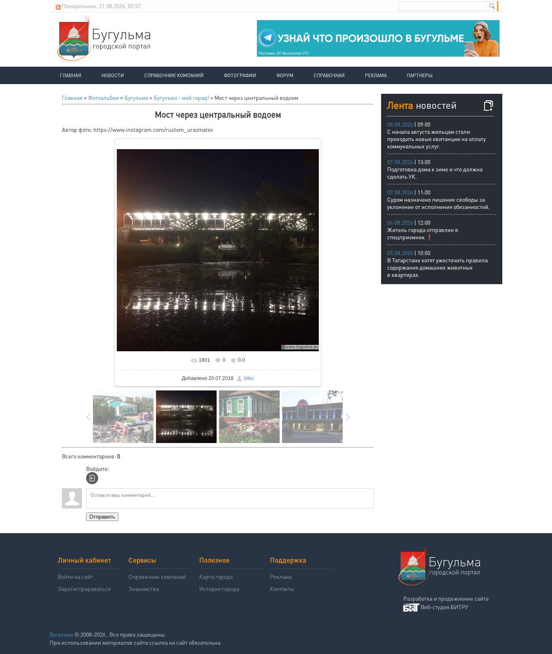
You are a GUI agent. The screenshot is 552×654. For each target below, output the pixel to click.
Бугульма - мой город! (181, 97)
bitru (249, 378)
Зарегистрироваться (84, 588)
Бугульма (136, 97)
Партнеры (419, 75)
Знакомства (144, 588)
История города (219, 588)
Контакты (282, 588)
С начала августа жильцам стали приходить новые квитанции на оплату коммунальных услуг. (436, 139)
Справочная (329, 75)
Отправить (102, 517)
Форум (284, 75)
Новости (112, 75)
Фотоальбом (103, 97)
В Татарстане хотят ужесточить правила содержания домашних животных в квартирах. (437, 267)
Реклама (376, 75)
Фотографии (240, 75)
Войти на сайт (75, 576)
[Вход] (92, 478)
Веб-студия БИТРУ (444, 606)
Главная (70, 75)
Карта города (216, 576)
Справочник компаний (174, 75)
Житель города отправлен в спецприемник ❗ (422, 233)
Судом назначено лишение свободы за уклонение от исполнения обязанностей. (438, 203)
